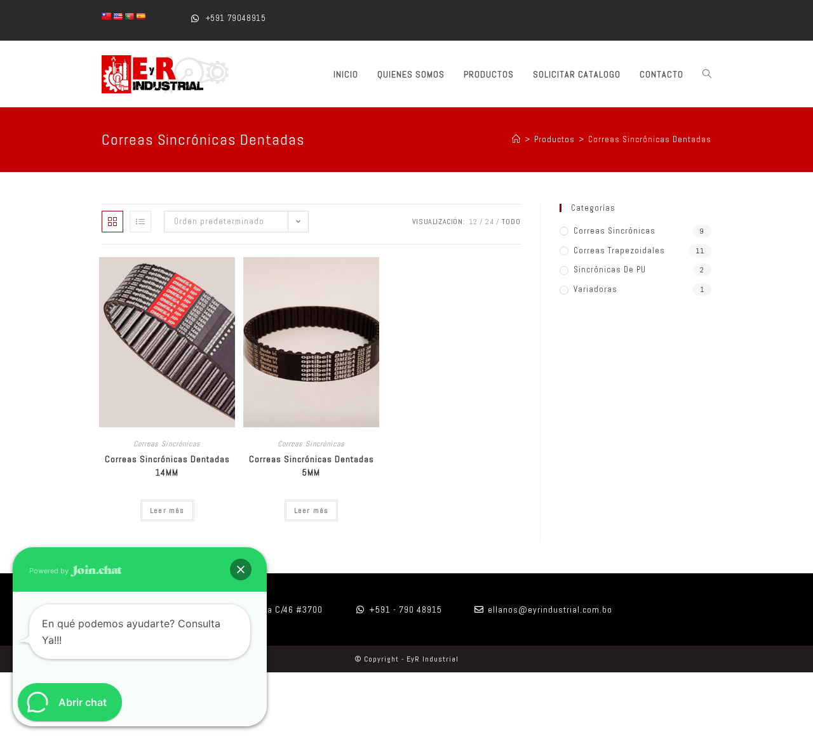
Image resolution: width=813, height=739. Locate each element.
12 (473, 221)
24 (489, 221)
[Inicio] (516, 139)
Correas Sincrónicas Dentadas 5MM (311, 465)
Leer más (167, 510)
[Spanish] (141, 16)
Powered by (50, 570)
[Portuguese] (129, 16)
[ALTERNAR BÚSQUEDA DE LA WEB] (707, 74)
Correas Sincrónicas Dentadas (649, 139)
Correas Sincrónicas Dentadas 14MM (167, 465)
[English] (118, 16)
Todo (511, 221)
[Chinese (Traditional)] (107, 16)
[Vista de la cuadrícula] (112, 221)
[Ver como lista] (140, 221)
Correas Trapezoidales (619, 250)
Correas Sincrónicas (167, 444)
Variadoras (595, 289)
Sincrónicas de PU (610, 269)
